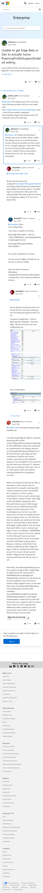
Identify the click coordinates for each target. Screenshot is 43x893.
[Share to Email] (32, 666)
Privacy (24, 885)
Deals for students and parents (11, 768)
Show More (8, 74)
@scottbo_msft (22, 173)
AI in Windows (6, 694)
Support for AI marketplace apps (11, 827)
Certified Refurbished (8, 729)
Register (31, 3)
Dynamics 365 (6, 788)
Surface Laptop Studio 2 (9, 683)
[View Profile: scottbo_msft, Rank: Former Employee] (4, 97)
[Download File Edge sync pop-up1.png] (28, 618)
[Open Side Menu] (3, 3)
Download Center (7, 715)
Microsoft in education (9, 746)
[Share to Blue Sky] (25, 666)
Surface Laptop (7, 680)
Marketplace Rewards (8, 838)
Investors (5, 866)
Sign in (11, 641)
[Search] (25, 3)
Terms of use (6, 887)
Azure (4, 816)
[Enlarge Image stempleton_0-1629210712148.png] (25, 398)
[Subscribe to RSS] (29, 666)
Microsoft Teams (7, 799)
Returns (5, 722)
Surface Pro (6, 676)
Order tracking (6, 725)
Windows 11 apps (7, 701)
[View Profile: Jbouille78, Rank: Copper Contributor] (10, 219)
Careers (5, 852)
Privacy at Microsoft (8, 862)
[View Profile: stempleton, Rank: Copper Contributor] (9, 169)
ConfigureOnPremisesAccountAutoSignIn (21, 110)
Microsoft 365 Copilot (8, 803)
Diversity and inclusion (9, 869)
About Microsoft (7, 855)
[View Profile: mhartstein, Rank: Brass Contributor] (9, 423)
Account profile (7, 711)
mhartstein (16, 421)
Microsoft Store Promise (9, 733)
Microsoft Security (7, 785)
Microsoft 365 (6, 792)
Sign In (38, 3)
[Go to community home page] (7, 3)
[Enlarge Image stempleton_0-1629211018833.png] (25, 341)
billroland (11, 42)
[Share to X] (18, 666)
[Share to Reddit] (21, 666)
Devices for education (8, 750)
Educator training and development (12, 764)
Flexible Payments (7, 736)
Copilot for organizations (9, 687)
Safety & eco (24, 887)
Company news (7, 859)
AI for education (7, 771)
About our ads (6, 889)
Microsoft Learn (7, 824)
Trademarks (15, 887)
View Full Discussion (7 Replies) (13, 91)
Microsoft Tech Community (10, 831)
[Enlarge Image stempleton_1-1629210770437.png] (25, 366)
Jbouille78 (17, 218)
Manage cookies (32, 885)
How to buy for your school (10, 761)
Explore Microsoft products (10, 698)
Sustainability (6, 876)
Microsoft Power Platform (9, 796)
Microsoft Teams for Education (11, 753)
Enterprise (7, 9)
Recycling (32, 887)
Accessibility (6, 873)
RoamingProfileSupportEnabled (27, 184)
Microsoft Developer (8, 820)
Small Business (7, 806)
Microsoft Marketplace (9, 834)
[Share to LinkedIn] (10, 666)
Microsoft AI (6, 781)
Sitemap (5, 885)
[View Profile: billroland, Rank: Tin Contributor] (4, 43)
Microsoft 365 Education (9, 757)
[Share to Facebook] (14, 666)
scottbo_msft (12, 96)
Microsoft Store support (9, 718)
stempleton (16, 167)
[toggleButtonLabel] (39, 9)
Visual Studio (6, 841)
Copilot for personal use (9, 690)
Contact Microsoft (14, 885)
